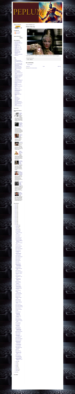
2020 (16, 212)
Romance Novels (18, 300)
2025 (16, 206)
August (17, 361)
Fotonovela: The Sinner (18, 81)
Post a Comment (29, 64)
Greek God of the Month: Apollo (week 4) (20, 184)
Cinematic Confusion (19, 246)
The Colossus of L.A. (19, 237)
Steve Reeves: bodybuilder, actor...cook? (18, 314)
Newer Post (28, 66)
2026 (16, 204)
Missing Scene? (18, 296)
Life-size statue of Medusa (18, 283)
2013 (16, 221)
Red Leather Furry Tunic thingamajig (19, 356)
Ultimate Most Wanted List (18, 80)
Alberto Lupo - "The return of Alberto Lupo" (18, 353)
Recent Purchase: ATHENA (18, 251)
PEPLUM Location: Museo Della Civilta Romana (19, 359)
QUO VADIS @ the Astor (19, 306)
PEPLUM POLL (18, 259)
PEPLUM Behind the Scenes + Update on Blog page (19, 241)
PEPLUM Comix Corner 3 (18, 102)
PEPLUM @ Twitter (17, 51)
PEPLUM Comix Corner (18, 105)
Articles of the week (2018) (19, 74)
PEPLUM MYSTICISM (18, 66)
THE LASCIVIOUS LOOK (18, 63)
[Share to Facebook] (30, 59)
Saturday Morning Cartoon (18, 316)
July (16, 362)
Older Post (59, 66)
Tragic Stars (16, 100)
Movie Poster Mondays (19, 248)
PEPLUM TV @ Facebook (18, 54)
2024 (16, 207)
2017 (16, 216)
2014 (16, 220)
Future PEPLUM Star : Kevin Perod (21, 152)
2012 (16, 222)
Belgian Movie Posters (19, 331)
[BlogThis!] (28, 59)
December (17, 225)
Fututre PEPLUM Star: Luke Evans (20, 193)
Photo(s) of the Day (18, 238)
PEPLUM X (21, 142)
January (17, 370)
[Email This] (27, 59)
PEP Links (17, 349)
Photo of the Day (18, 230)
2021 (16, 211)
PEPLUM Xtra (17, 50)
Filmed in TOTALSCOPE (18, 292)
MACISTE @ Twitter (18, 41)
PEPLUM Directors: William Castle (18, 254)
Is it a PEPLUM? (18, 231)
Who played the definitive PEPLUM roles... (18, 65)
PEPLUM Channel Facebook (17, 53)
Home (44, 66)
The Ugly (17, 310)
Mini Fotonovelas (17, 70)
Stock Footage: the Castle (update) (18, 344)
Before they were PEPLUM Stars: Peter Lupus (18, 342)
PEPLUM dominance (19, 319)
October (17, 227)
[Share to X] (29, 59)
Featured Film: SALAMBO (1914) (19, 336)
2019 (16, 213)
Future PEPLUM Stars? (19, 256)
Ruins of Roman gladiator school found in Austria (18, 329)
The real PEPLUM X (18, 71)
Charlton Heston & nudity (20, 114)
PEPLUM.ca (16, 55)
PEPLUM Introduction (18, 60)
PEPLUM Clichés (17, 98)
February (17, 369)
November (17, 226)
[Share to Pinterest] (32, 59)
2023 (16, 208)
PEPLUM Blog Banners (18, 101)
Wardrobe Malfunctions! (18, 67)
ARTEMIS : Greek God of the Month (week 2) (20, 163)
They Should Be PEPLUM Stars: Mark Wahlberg (21, 173)
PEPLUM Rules (17, 99)
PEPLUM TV (18, 33)
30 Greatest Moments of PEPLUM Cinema (18, 90)
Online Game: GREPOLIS (18, 325)
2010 (16, 372)
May (16, 365)
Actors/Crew (16, 97)
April (16, 366)
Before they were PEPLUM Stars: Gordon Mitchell (18, 265)
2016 (16, 217)
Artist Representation (19, 293)
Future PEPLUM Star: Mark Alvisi (19, 348)
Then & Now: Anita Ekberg (20, 135)
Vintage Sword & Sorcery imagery (18, 286)
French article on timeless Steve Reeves (18, 279)
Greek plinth (17, 261)
